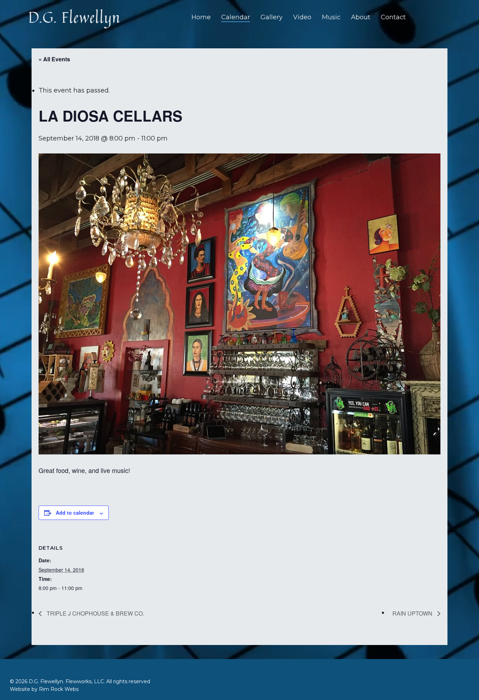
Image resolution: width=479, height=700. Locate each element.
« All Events (54, 59)
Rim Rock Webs (59, 689)
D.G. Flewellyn (74, 17)
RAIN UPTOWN (413, 613)
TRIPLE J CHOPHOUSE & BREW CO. (94, 613)
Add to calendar (75, 512)
